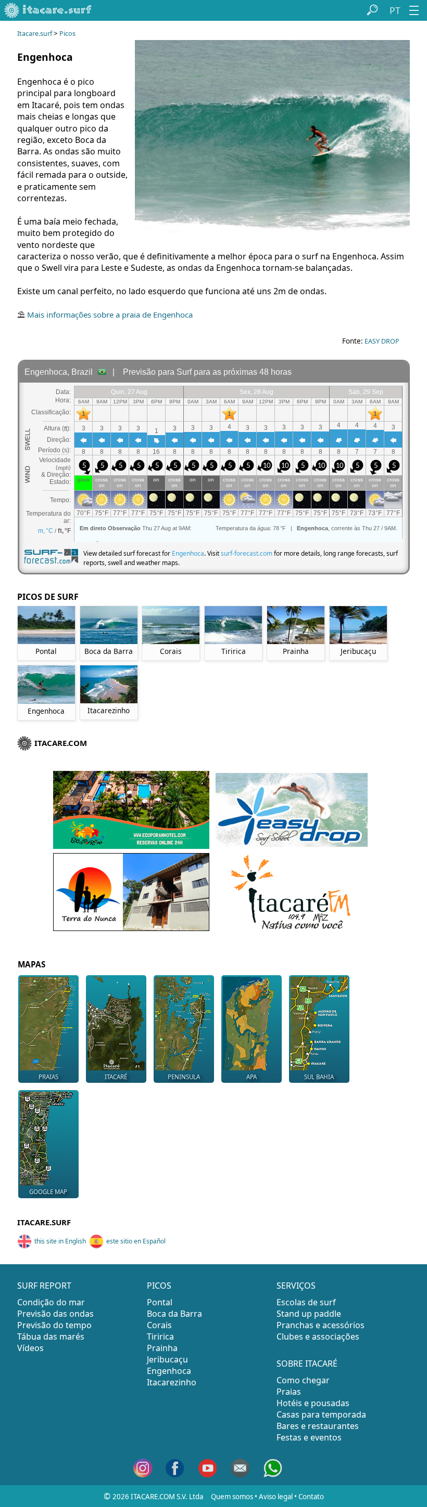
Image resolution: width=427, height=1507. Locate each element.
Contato (311, 1496)
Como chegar (303, 1380)
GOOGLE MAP (48, 1192)
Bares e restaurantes (318, 1426)
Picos (67, 33)
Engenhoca (188, 553)
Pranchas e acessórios (321, 1325)
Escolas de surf (306, 1302)
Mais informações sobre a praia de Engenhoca (110, 314)
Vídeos (30, 1348)
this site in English (60, 1241)
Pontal (159, 1302)
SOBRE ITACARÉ (307, 1363)
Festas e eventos (309, 1437)
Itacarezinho (171, 1382)
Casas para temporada (321, 1414)
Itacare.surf (34, 33)
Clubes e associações (318, 1336)
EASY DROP (382, 341)
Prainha (162, 1348)
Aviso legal (276, 1496)
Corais (159, 1325)
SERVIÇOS (296, 1285)
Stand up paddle (309, 1313)
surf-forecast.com (246, 553)
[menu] (414, 10)
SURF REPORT (44, 1285)
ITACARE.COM (60, 743)
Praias (289, 1391)
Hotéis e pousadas (313, 1403)
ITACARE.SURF (44, 1222)
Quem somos (232, 1496)
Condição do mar (51, 1302)
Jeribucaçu (167, 1359)
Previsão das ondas (55, 1313)
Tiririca (160, 1336)
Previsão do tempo (54, 1325)
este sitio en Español (136, 1241)
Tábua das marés (50, 1336)
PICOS (159, 1285)
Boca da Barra (174, 1313)
